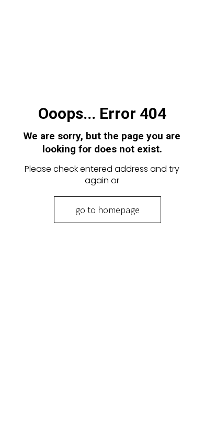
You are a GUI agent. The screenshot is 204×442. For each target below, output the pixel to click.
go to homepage (107, 210)
